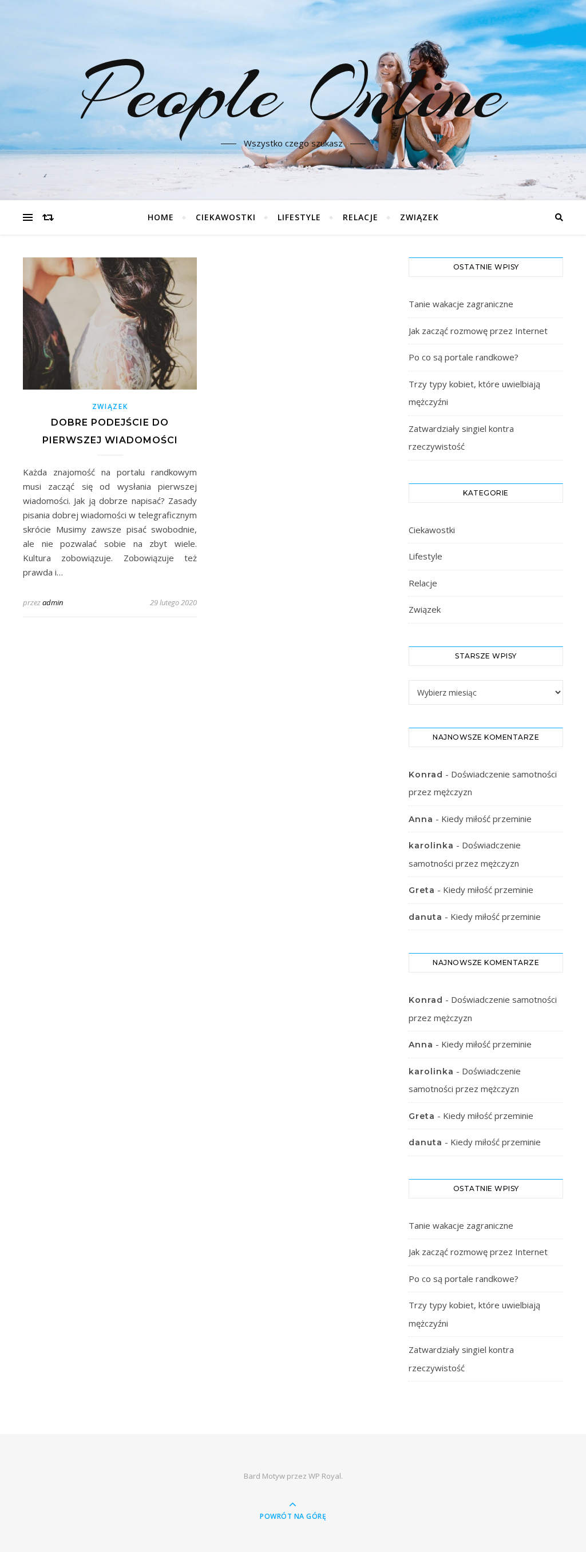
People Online (293, 93)
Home (161, 217)
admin (52, 602)
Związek (419, 217)
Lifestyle (299, 217)
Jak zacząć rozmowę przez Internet (478, 330)
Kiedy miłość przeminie (486, 818)
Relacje (360, 217)
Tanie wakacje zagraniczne (461, 303)
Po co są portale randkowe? (463, 357)
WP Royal (324, 1476)
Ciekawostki (226, 217)
